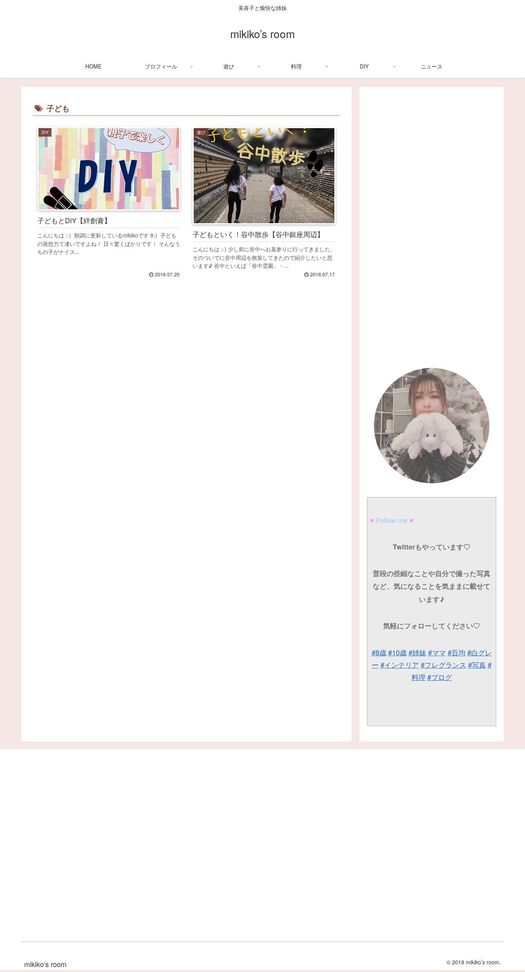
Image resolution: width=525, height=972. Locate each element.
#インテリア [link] (399, 665)
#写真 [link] (477, 665)
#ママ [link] (437, 652)
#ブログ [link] (439, 677)
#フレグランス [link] (443, 665)
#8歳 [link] (379, 652)
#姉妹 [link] (417, 652)
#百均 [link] (456, 652)
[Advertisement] (186, 402)
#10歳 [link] (397, 652)
